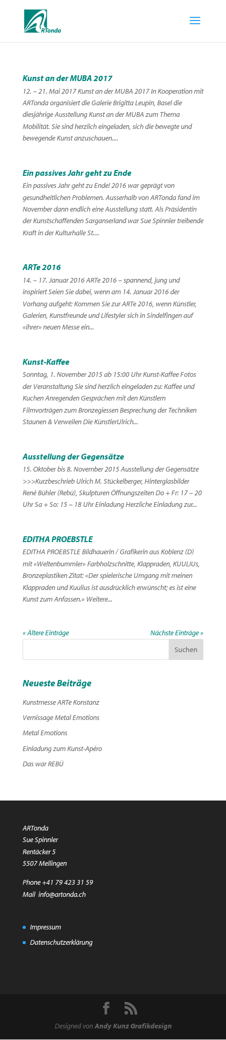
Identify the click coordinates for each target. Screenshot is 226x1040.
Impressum (45, 927)
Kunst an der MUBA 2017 (67, 78)
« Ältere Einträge (46, 632)
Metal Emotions (45, 732)
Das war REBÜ (43, 763)
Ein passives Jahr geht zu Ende (77, 172)
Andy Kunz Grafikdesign (133, 1026)
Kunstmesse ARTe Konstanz (61, 702)
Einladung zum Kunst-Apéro (62, 748)
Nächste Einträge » (176, 632)
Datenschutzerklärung (61, 942)
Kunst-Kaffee (46, 361)
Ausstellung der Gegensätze (73, 456)
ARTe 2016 (42, 267)
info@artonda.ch (62, 894)
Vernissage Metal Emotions (61, 717)
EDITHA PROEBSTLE (58, 539)
